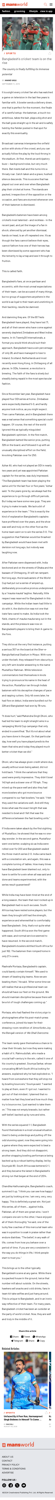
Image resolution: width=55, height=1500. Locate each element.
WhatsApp (41, 1336)
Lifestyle (33, 11)
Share (16, 1336)
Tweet (27, 1336)
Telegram (18, 1340)
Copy (42, 1340)
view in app (46, 11)
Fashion (6, 11)
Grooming (19, 11)
